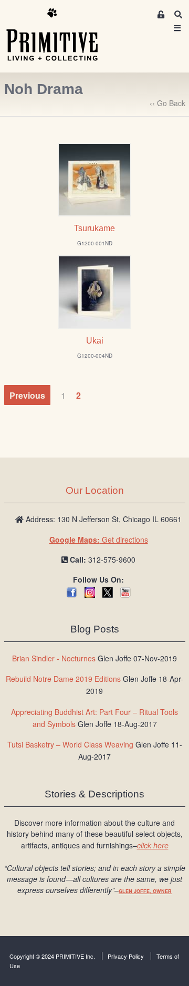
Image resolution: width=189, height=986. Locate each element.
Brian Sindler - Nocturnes (54, 658)
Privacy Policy (126, 956)
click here (153, 845)
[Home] (60, 35)
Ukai (94, 340)
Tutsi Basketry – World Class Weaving (70, 744)
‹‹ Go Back (167, 103)
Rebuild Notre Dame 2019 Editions (63, 678)
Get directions (98, 539)
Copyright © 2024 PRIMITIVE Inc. (52, 956)
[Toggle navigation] (177, 28)
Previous (27, 395)
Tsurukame (94, 228)
